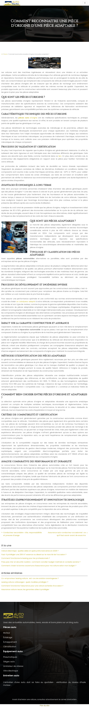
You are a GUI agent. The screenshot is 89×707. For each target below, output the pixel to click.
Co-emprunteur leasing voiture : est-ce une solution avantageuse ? (30, 578)
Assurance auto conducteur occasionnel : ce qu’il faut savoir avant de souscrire (67, 534)
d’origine (27, 117)
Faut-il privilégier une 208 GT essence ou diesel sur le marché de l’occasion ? (33, 554)
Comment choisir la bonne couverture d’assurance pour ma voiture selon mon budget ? (38, 565)
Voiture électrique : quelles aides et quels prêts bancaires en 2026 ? (30, 551)
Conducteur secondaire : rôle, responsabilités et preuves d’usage (22, 534)
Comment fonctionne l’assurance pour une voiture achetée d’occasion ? (32, 586)
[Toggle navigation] (84, 3)
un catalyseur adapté (25, 301)
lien (60, 156)
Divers (5, 54)
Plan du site (44, 705)
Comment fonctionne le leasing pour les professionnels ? (25, 558)
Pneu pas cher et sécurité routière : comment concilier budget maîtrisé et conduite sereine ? (40, 562)
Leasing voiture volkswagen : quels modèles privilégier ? (24, 582)
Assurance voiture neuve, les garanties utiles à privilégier (25, 589)
